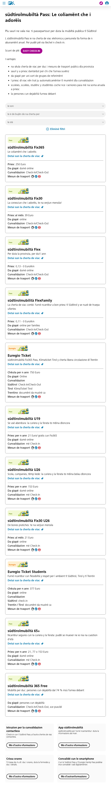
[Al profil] (108, 3)
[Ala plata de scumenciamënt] (11, 3)
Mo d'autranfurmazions (74, 776)
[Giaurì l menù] (4, 3)
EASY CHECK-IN (31, 50)
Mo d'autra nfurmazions (22, 745)
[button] (55, 106)
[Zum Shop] (102, 3)
